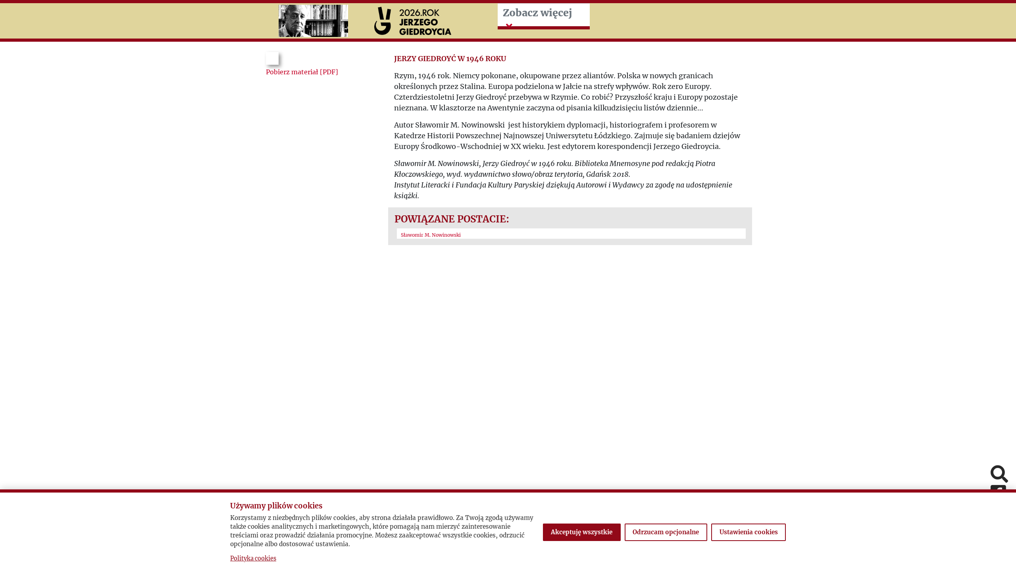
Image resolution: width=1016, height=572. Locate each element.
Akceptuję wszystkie (581, 532)
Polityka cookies (253, 558)
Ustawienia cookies (749, 532)
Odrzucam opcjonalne (666, 532)
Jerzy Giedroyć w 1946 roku (450, 58)
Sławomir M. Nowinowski (431, 235)
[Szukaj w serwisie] (999, 475)
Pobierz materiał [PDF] (302, 72)
